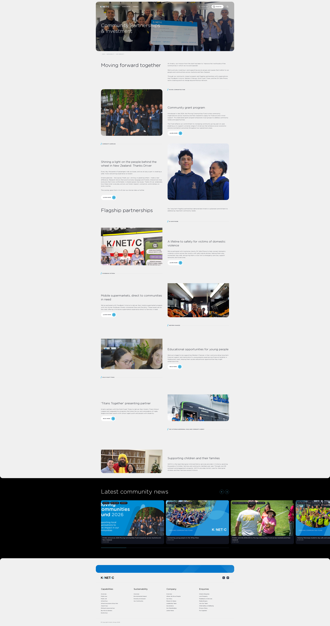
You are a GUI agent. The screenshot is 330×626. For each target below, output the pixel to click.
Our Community (138, 601)
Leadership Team (171, 603)
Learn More (107, 197)
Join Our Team (203, 603)
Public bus (104, 596)
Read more (173, 366)
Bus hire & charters (106, 610)
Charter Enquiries (204, 594)
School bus (104, 601)
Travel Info (204, 6)
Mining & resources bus (108, 608)
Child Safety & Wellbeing (206, 606)
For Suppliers (203, 610)
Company (136, 6)
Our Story (169, 598)
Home (103, 54)
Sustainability (126, 6)
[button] (222, 492)
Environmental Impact (140, 596)
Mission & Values (171, 601)
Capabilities (116, 6)
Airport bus (104, 606)
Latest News (170, 610)
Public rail (104, 598)
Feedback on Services (205, 598)
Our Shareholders (171, 608)
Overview (104, 594)
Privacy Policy (203, 608)
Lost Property (203, 596)
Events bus (104, 613)
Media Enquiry (203, 601)
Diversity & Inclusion (140, 598)
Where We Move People (173, 596)
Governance (170, 606)
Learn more (174, 133)
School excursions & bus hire (109, 603)
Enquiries (218, 6)
